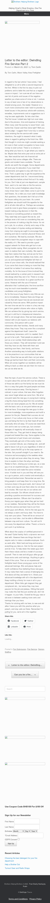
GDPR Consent (11, 839)
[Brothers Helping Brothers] (25, 1)
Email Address (11, 835)
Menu (26, 13)
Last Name (9, 827)
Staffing (8, 652)
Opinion (41, 649)
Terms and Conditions (18, 899)
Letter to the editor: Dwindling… (25, 665)
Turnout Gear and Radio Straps (17, 868)
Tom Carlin (36, 67)
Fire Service (32, 649)
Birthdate (8, 831)
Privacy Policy (35, 899)
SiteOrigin (23, 892)
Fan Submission (19, 649)
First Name (9, 821)
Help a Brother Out (12, 864)
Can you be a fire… (25, 674)
